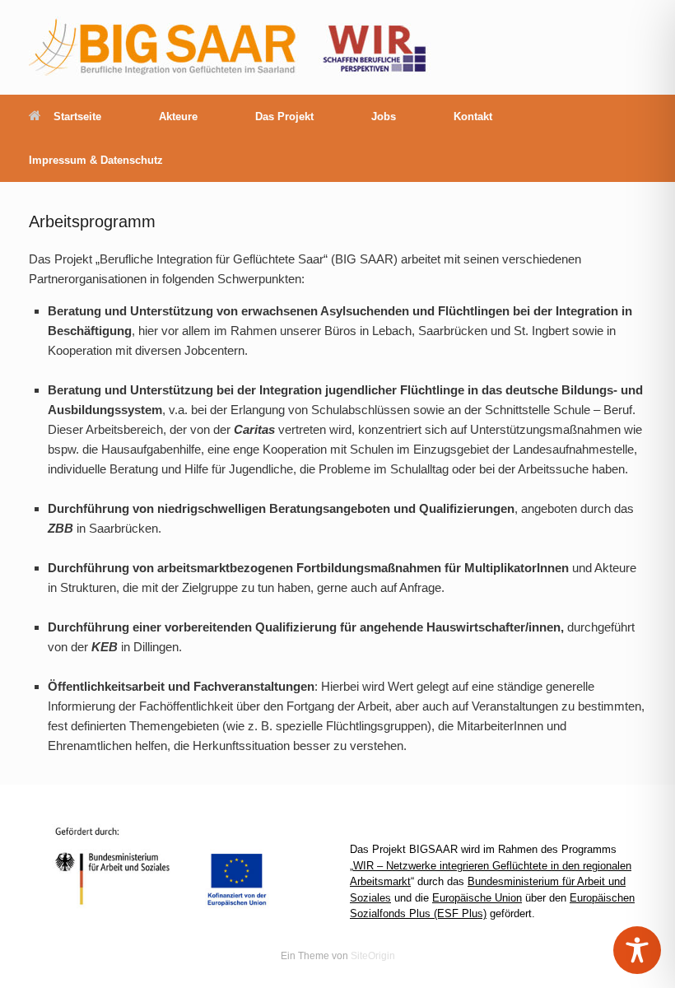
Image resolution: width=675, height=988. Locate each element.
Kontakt (473, 116)
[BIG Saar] (231, 47)
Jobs (383, 116)
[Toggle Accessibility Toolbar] (637, 950)
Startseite (77, 116)
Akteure (178, 116)
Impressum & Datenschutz (96, 160)
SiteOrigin (373, 956)
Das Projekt (284, 116)
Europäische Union (477, 898)
